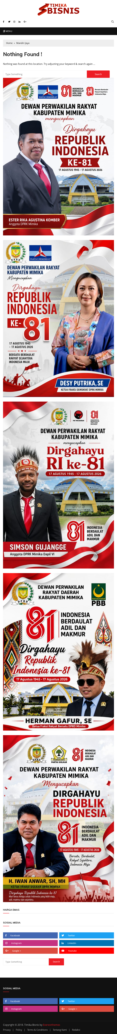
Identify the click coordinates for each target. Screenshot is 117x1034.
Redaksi (76, 1030)
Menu (8, 31)
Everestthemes (51, 1025)
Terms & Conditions (37, 1030)
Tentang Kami (60, 1030)
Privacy (7, 1030)
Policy (19, 1030)
